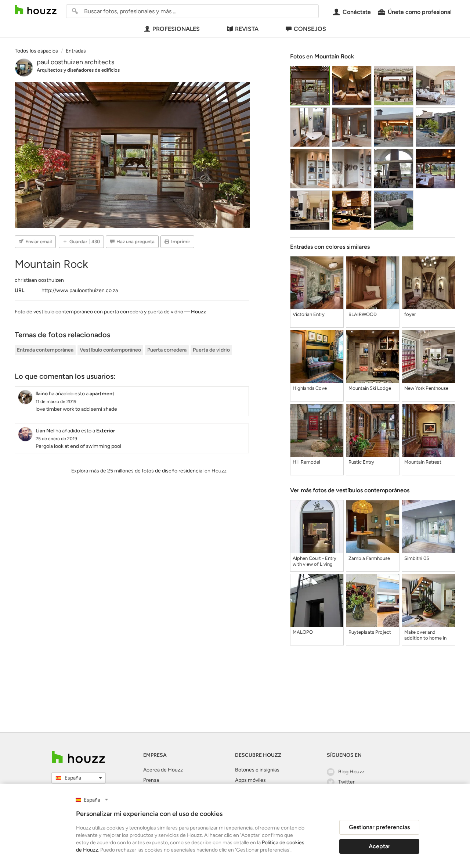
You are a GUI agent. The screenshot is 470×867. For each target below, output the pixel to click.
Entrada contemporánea (45, 350)
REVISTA (246, 28)
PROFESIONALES (176, 28)
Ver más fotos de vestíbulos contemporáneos (349, 490)
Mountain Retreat (422, 462)
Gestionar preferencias (379, 827)
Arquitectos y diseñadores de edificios (78, 70)
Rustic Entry (361, 462)
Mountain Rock (334, 56)
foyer (410, 314)
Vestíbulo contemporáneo (110, 350)
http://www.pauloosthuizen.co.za (79, 290)
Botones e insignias (257, 770)
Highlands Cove (310, 388)
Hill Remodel (306, 462)
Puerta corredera (167, 350)
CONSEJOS (310, 28)
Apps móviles (250, 780)
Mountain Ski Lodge (369, 388)
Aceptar (379, 846)
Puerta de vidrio (211, 350)
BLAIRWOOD (362, 314)
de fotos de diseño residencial (169, 471)
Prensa (151, 780)
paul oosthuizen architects (75, 62)
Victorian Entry (309, 314)
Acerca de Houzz (163, 770)
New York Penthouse (426, 388)
